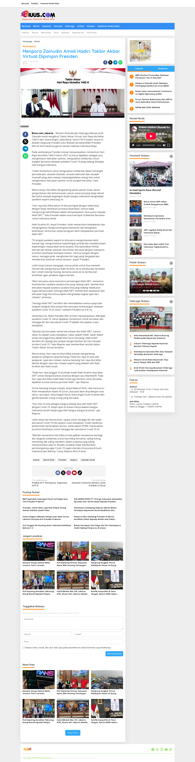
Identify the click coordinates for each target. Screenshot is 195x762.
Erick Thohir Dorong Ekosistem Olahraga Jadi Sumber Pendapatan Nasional (153, 369)
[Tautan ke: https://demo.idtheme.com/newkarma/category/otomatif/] (171, 156)
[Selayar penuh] (168, 145)
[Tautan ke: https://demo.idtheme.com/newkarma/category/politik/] (171, 263)
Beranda (58, 758)
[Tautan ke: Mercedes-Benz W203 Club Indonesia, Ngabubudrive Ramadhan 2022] (136, 248)
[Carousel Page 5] (157, 290)
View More (73, 732)
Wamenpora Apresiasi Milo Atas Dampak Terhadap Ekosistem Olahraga (153, 353)
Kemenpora (29, 46)
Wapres (73, 459)
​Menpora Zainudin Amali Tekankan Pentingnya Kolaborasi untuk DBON (152, 84)
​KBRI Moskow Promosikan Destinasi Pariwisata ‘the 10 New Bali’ (152, 76)
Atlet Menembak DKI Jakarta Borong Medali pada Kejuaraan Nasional (151, 336)
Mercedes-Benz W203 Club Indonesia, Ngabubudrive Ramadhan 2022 (156, 245)
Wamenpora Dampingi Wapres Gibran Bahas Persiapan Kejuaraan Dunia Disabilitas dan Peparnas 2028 (95, 509)
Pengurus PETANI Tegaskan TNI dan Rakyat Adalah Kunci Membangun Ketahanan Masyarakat (149, 283)
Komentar (163, 68)
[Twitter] (63, 472)
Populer (139, 68)
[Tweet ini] (110, 62)
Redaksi (69, 758)
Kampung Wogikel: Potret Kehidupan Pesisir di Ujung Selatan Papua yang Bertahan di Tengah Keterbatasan (106, 564)
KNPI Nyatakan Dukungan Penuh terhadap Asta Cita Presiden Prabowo (45, 500)
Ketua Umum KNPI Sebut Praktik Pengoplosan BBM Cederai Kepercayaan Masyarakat (156, 203)
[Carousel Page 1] (144, 290)
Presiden (62, 459)
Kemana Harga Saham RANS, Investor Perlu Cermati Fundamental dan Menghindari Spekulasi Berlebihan (37, 564)
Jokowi (36, 459)
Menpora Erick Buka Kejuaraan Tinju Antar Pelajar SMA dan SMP (151, 361)
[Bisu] (164, 145)
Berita (25, 63)
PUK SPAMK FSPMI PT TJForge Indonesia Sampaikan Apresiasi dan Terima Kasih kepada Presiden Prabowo (98, 500)
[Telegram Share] (115, 62)
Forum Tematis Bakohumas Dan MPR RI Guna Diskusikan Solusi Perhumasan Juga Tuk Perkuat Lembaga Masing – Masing (153, 100)
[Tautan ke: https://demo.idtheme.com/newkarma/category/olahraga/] (171, 301)
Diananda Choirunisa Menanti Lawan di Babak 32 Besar (89, 483)
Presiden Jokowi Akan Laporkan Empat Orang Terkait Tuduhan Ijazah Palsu (44, 509)
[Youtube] (74, 472)
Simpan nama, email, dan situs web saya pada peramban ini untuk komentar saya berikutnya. (68, 647)
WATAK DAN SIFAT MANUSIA (147, 107)
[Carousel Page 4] (154, 290)
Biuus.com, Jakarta (42, 133)
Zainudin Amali (88, 459)
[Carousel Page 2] (147, 290)
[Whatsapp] (120, 62)
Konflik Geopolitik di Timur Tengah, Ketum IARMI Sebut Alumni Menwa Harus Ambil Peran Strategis (106, 592)
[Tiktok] (80, 472)
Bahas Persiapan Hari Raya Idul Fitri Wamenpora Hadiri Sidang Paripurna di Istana (97, 526)
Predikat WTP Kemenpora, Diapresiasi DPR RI (49, 483)
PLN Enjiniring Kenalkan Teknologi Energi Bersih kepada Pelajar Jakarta (38, 592)
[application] (151, 136)
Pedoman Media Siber (86, 758)
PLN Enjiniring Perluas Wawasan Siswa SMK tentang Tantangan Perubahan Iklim (72, 564)
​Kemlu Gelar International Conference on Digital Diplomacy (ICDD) (153, 92)
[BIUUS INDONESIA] (38, 14)
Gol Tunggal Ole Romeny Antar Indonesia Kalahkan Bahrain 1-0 (47, 526)
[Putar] (133, 145)
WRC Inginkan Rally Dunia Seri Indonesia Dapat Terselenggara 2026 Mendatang (158, 231)
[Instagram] (68, 472)
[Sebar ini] (105, 62)
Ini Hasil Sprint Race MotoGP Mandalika (145, 192)
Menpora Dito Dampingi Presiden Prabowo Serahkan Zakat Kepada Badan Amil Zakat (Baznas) (94, 517)
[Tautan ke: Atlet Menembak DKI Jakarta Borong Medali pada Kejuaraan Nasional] (151, 319)
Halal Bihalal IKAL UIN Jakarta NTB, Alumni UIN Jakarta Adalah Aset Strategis (72, 592)
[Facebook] (58, 472)
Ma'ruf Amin (49, 459)
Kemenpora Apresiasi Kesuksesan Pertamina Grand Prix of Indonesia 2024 (158, 217)
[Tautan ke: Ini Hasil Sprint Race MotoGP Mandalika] (151, 174)
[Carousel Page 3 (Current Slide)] (151, 290)
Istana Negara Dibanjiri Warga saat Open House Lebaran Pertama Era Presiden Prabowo (46, 517)
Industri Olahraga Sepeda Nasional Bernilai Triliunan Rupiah (151, 344)
